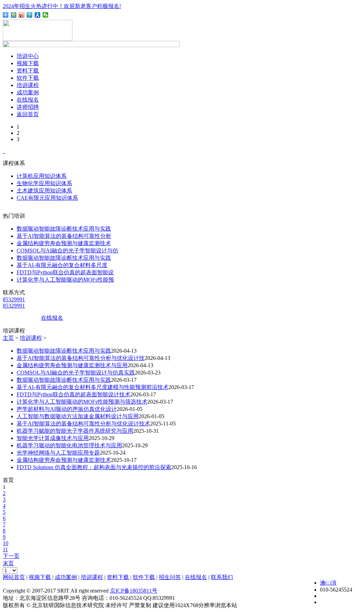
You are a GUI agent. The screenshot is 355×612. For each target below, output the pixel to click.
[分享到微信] (46, 15)
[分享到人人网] (38, 15)
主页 (8, 338)
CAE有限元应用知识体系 (47, 198)
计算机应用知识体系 (42, 176)
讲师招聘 (28, 107)
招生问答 (170, 577)
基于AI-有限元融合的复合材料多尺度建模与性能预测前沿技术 (92, 387)
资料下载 (28, 71)
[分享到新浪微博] (22, 15)
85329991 (14, 299)
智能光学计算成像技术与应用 (53, 438)
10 (5, 543)
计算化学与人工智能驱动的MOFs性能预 (65, 280)
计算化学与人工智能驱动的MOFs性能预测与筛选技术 (82, 402)
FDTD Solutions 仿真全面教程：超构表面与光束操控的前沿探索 (94, 467)
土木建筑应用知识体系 (44, 190)
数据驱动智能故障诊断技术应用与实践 (64, 229)
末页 (8, 563)
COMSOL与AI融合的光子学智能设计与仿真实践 (76, 373)
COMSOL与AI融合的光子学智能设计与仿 (67, 250)
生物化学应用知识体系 (44, 183)
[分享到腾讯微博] (30, 15)
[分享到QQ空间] (14, 15)
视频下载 (28, 63)
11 (5, 549)
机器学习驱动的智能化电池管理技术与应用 (69, 445)
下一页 (11, 556)
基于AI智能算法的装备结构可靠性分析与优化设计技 (81, 358)
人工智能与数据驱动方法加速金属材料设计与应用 (78, 416)
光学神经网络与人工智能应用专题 (58, 453)
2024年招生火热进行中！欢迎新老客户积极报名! (62, 6)
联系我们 (222, 577)
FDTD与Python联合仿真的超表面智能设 (65, 272)
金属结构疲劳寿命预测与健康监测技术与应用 (72, 365)
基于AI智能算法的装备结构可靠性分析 (64, 236)
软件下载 (28, 78)
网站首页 (14, 577)
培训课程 (28, 85)
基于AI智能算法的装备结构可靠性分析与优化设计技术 (83, 423)
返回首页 (28, 114)
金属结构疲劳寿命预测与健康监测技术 (64, 243)
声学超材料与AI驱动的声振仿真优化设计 (67, 409)
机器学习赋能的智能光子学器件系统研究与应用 (75, 431)
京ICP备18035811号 (133, 591)
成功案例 (28, 92)
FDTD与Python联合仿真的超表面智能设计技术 (73, 394)
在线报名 (28, 100)
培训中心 (28, 56)
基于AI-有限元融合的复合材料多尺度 (62, 265)
